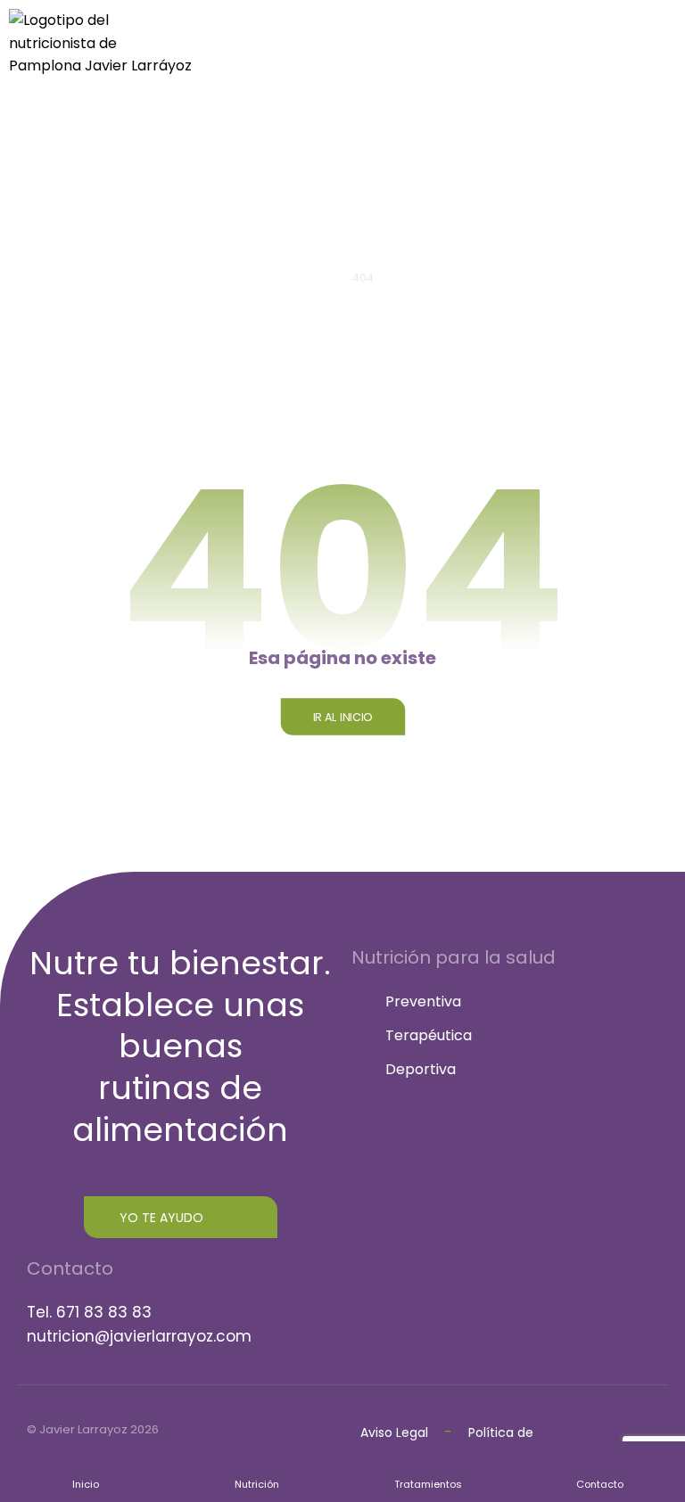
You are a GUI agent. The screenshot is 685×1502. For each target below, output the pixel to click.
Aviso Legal (394, 1432)
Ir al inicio (342, 717)
